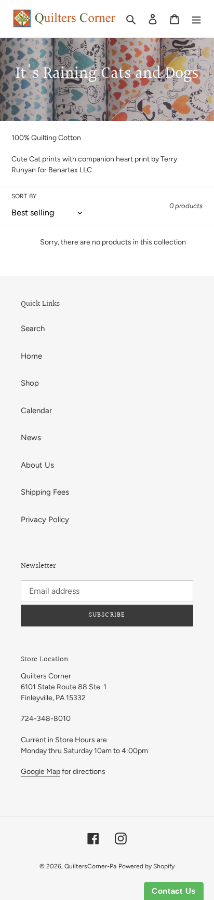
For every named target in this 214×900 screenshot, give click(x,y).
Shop (30, 383)
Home (31, 356)
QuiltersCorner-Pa (90, 866)
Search (33, 328)
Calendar (36, 410)
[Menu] (196, 19)
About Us (37, 465)
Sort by (23, 196)
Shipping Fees (45, 492)
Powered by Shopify (146, 866)
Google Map (40, 771)
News (31, 437)
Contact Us (174, 891)
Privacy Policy (45, 519)
